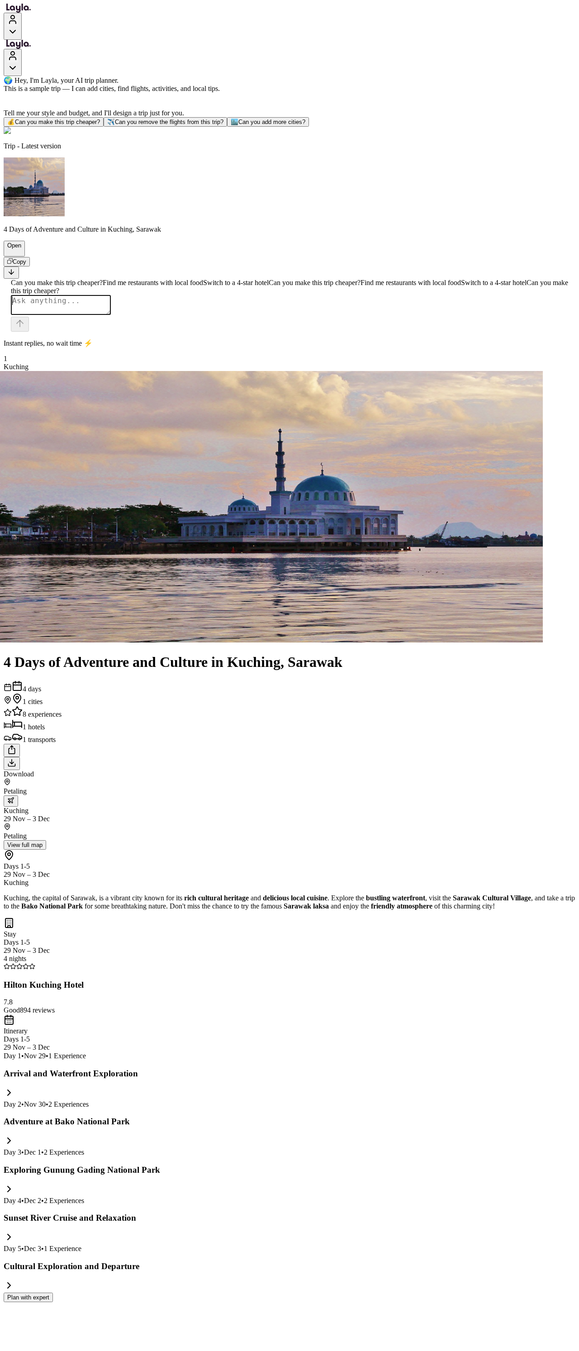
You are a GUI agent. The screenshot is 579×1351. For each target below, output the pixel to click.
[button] (10, 252)
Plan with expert (28, 1297)
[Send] (20, 324)
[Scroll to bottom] (11, 272)
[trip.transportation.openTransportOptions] (11, 801)
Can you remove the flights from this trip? (165, 122)
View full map (25, 845)
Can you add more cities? (268, 122)
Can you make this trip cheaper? (53, 122)
